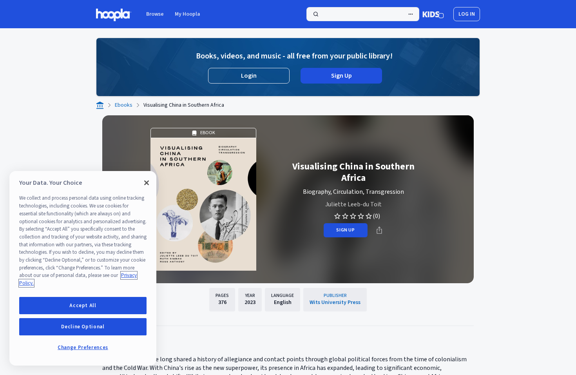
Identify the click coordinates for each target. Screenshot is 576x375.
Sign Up (341, 75)
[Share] (379, 230)
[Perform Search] (362, 14)
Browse (155, 14)
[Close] (146, 182)
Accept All (82, 305)
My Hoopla (187, 14)
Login (249, 75)
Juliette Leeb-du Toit (353, 204)
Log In (466, 14)
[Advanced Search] (410, 14)
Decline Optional (83, 326)
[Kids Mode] (433, 14)
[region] (82, 268)
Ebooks (123, 105)
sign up (345, 230)
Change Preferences (83, 347)
